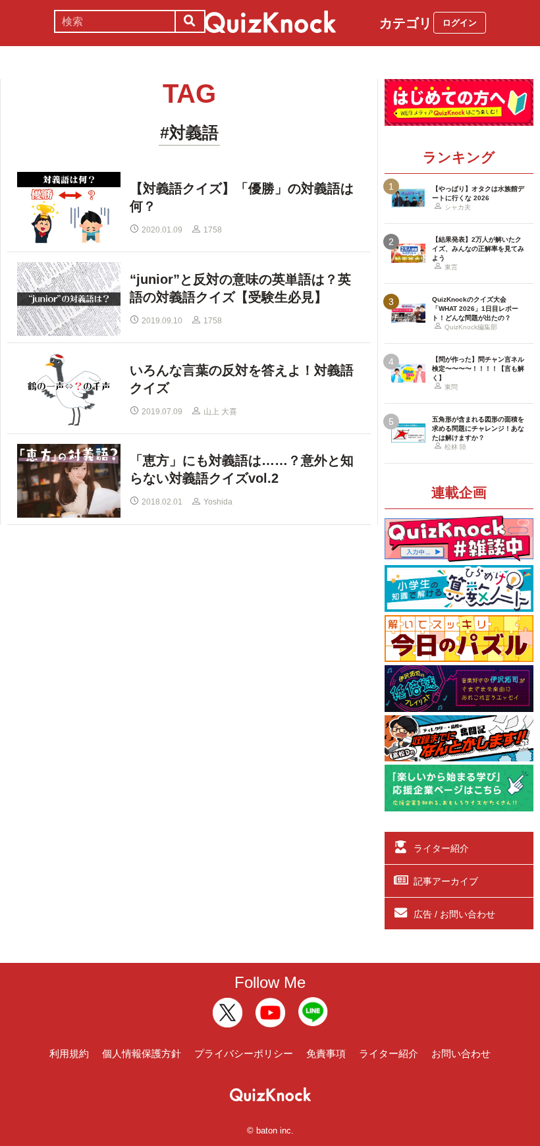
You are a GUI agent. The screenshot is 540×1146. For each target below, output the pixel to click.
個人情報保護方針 (141, 1053)
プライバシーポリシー (243, 1053)
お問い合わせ (461, 1053)
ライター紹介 (441, 848)
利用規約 (69, 1053)
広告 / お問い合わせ (454, 914)
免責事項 (326, 1053)
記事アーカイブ (446, 881)
